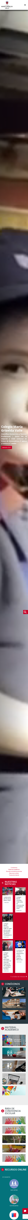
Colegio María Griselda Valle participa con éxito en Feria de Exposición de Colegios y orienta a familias (7, 961)
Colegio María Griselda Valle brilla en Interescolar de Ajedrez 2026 (20, 902)
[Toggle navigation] (25, 5)
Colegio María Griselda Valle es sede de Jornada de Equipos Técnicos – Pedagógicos (8, 929)
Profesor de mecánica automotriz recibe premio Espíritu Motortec (20, 955)
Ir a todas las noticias (18, 976)
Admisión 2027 (6, 447)
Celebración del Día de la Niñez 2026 (7, 898)
